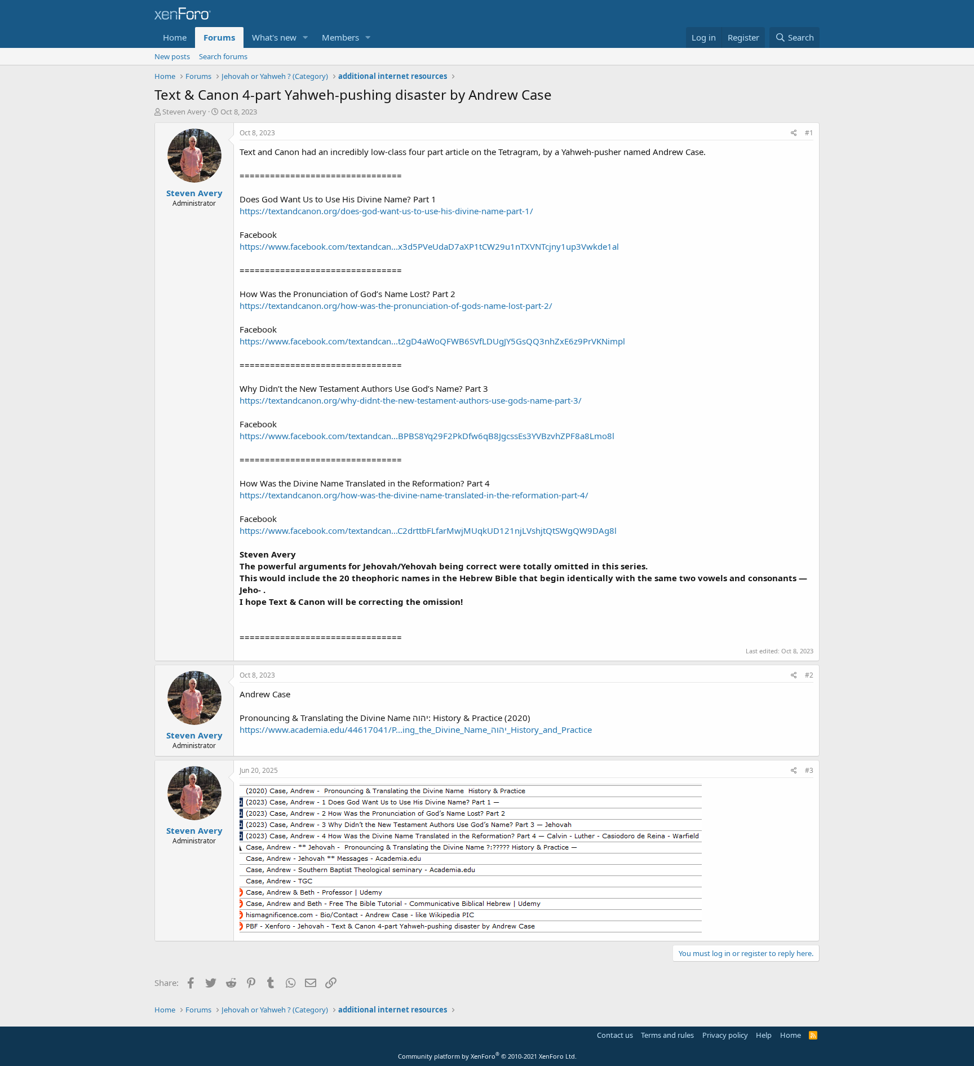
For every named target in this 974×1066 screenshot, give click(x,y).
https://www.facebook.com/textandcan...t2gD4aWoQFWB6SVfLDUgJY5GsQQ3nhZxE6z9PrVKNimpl (432, 341)
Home (175, 37)
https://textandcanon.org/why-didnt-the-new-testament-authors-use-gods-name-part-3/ (411, 400)
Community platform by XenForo (487, 1056)
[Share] (794, 133)
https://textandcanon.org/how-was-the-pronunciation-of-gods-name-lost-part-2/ (396, 305)
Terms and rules (667, 1035)
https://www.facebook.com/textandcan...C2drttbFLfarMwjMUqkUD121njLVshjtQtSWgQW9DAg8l (428, 530)
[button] (305, 37)
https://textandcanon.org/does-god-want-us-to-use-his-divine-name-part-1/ (386, 210)
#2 (809, 675)
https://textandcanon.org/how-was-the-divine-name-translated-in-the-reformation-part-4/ (414, 495)
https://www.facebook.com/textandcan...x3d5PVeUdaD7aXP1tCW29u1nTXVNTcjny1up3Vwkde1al (429, 246)
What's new (274, 37)
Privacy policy (725, 1035)
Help (764, 1035)
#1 (809, 133)
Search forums (223, 56)
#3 (809, 770)
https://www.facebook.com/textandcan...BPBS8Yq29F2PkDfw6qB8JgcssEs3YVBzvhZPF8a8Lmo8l (427, 435)
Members (340, 37)
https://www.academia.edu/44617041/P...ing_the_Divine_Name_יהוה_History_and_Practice (416, 729)
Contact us (615, 1035)
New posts (172, 56)
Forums (219, 37)
